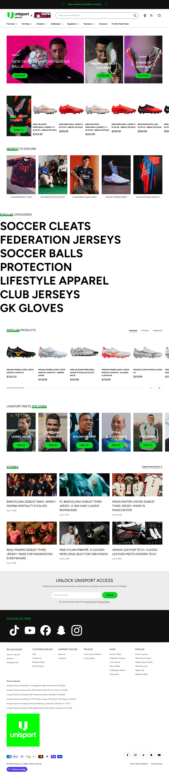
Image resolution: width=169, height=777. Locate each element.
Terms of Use (90, 602)
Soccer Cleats (45, 226)
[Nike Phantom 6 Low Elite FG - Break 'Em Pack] (150, 108)
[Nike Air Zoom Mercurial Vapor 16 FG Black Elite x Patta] (84, 351)
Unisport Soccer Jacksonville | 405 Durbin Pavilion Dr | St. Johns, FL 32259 (37, 690)
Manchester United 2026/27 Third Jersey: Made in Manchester (133, 506)
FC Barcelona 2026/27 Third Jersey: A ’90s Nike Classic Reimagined (80, 506)
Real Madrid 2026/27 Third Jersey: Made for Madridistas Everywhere (30, 554)
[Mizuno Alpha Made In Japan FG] (147, 351)
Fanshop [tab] (145, 330)
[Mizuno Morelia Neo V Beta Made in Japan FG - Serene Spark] (52, 351)
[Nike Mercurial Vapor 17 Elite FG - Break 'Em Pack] (71, 108)
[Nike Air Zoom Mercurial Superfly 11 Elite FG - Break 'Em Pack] (45, 108)
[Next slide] (159, 388)
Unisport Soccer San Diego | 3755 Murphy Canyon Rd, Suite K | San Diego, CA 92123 (41, 699)
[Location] (145, 15)
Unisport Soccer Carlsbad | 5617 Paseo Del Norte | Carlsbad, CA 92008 (36, 694)
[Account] (151, 15)
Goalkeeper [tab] (157, 330)
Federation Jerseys (60, 240)
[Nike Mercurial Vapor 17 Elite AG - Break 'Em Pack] (124, 108)
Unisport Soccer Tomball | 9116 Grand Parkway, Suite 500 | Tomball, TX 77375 (38, 703)
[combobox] (97, 15)
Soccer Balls (41, 253)
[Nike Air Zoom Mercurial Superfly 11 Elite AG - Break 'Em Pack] (97, 108)
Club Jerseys (40, 294)
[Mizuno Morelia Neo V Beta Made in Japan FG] (21, 351)
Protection (36, 267)
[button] (62, 4)
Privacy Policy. (104, 602)
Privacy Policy (156, 764)
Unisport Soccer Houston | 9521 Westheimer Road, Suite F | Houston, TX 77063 (39, 708)
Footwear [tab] (133, 330)
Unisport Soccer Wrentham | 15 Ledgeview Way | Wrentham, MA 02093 (36, 685)
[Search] (135, 15)
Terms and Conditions (139, 764)
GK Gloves (32, 308)
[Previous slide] (151, 388)
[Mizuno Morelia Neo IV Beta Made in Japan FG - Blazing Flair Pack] (116, 351)
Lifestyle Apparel (54, 280)
